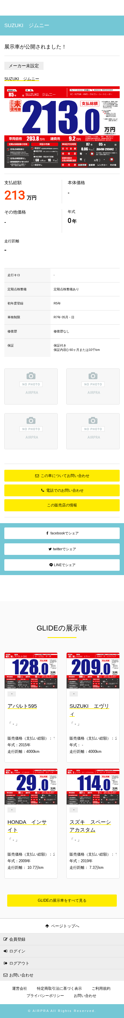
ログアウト (18, 963)
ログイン (16, 951)
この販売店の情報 (62, 505)
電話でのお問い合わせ (64, 490)
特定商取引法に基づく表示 (59, 989)
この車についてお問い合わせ (64, 476)
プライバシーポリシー (45, 996)
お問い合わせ (20, 975)
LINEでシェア (64, 565)
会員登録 (16, 939)
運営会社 (19, 989)
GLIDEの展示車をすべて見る (62, 900)
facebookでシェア (64, 533)
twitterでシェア (64, 549)
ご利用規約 (101, 989)
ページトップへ (64, 926)
